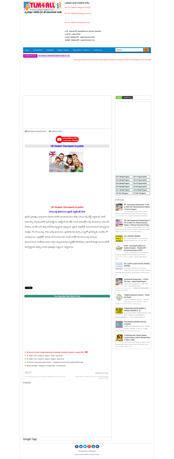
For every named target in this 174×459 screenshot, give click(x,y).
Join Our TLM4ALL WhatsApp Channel (78, 13)
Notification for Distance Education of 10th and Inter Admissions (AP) (91, 377)
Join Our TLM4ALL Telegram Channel (77, 7)
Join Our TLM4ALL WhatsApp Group (77, 22)
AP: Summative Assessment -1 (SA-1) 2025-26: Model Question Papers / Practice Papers (137, 207)
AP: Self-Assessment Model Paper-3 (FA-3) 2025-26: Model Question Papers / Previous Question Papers (137, 223)
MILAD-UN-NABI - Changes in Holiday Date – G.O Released (46, 366)
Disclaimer (92, 451)
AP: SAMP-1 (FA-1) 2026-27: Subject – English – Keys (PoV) (45, 359)
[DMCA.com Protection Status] (124, 97)
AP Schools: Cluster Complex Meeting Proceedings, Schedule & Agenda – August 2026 (55, 352)
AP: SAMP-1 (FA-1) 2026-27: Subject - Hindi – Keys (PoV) (45, 356)
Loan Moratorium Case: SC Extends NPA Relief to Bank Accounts (45, 376)
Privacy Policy (82, 451)
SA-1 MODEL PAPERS (132, 236)
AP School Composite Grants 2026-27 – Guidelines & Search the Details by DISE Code (69, 56)
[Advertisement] (87, 77)
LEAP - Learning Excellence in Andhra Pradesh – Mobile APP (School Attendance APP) (135, 248)
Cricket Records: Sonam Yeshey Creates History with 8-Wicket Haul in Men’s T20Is (137, 338)
